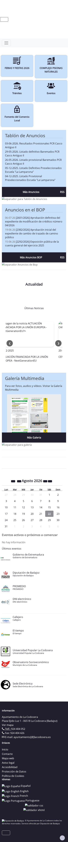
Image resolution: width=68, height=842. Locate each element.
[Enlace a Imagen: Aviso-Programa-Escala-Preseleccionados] (19, 405)
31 (6, 526)
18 (14, 514)
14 (40, 507)
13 (32, 507)
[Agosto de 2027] (45, 481)
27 (32, 520)
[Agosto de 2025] (13, 481)
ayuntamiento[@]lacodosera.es (32, 737)
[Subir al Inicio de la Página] (62, 837)
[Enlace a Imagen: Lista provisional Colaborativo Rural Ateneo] (19, 420)
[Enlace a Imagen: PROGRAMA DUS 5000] (39, 420)
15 (49, 507)
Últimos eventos (11, 548)
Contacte (7, 754)
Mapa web (8, 758)
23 (58, 514)
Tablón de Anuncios (25, 135)
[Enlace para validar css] (34, 805)
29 (49, 520)
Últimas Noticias (34, 308)
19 (23, 514)
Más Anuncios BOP (31, 257)
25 (14, 520)
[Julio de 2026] (19, 481)
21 (40, 514)
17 (6, 514)
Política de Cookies (13, 776)
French (23, 795)
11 (14, 507)
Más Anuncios (31, 192)
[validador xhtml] (34, 810)
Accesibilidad (9, 767)
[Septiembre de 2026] (50, 481)
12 (23, 507)
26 (23, 520)
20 (32, 514)
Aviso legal (8, 762)
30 (58, 520)
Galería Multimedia (24, 378)
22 (49, 514)
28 (40, 520)
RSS (62, 192)
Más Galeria (34, 437)
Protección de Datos (14, 771)
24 (6, 520)
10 (6, 507)
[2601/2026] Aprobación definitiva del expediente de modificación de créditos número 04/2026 (33, 221)
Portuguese (32, 800)
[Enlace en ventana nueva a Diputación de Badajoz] (13, 820)
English (24, 791)
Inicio (5, 749)
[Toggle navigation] (6, 43)
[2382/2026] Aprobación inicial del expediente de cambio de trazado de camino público (31, 233)
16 (58, 507)
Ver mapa (7, 725)
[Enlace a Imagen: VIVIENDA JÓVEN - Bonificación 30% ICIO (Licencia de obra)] (39, 405)
